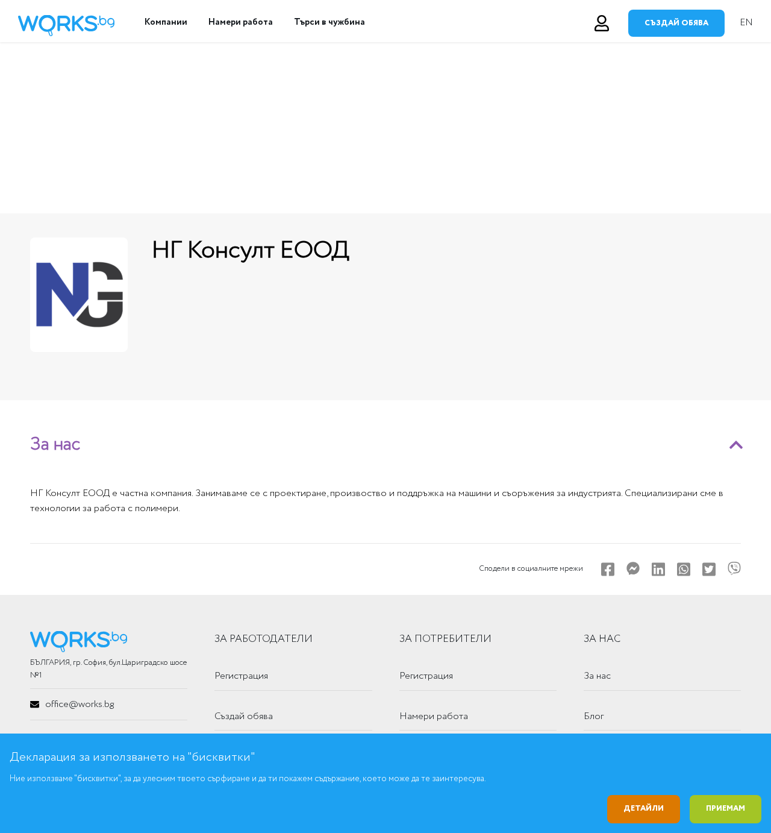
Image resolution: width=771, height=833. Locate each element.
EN (746, 23)
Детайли (643, 808)
